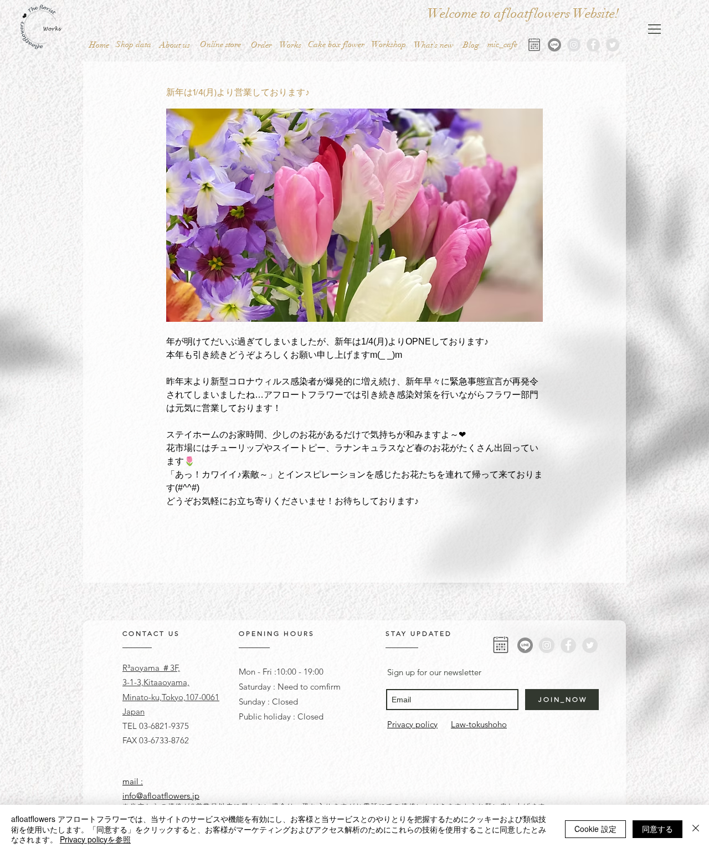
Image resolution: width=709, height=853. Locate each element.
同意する (657, 828)
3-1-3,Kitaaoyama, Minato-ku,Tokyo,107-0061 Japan (170, 697)
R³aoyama (141, 667)
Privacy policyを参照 (95, 839)
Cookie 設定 (595, 828)
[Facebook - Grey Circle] (593, 45)
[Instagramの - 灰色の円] (573, 45)
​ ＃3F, (170, 667)
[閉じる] (695, 829)
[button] (220, 44)
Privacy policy (412, 724)
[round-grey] (554, 45)
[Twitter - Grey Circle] (612, 45)
